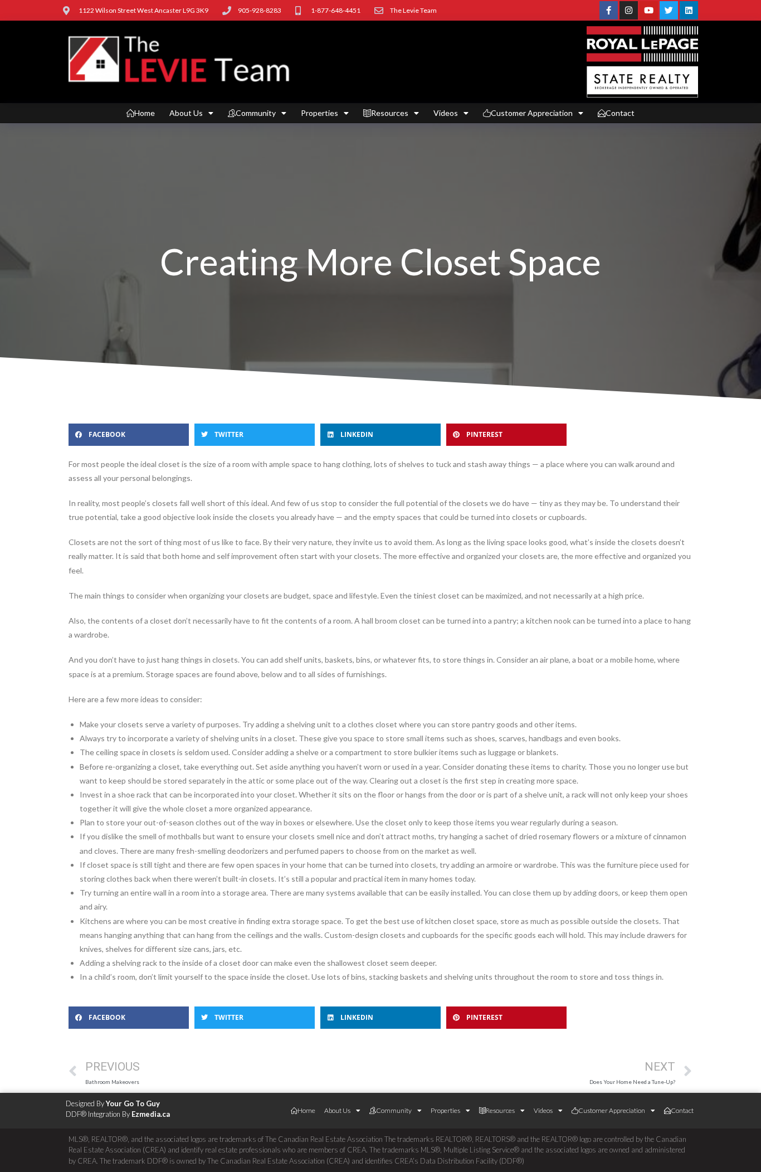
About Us (186, 113)
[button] (129, 435)
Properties (319, 113)
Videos (445, 113)
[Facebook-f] (608, 10)
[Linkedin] (689, 10)
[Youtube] (649, 10)
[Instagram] (628, 10)
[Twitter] (669, 10)
